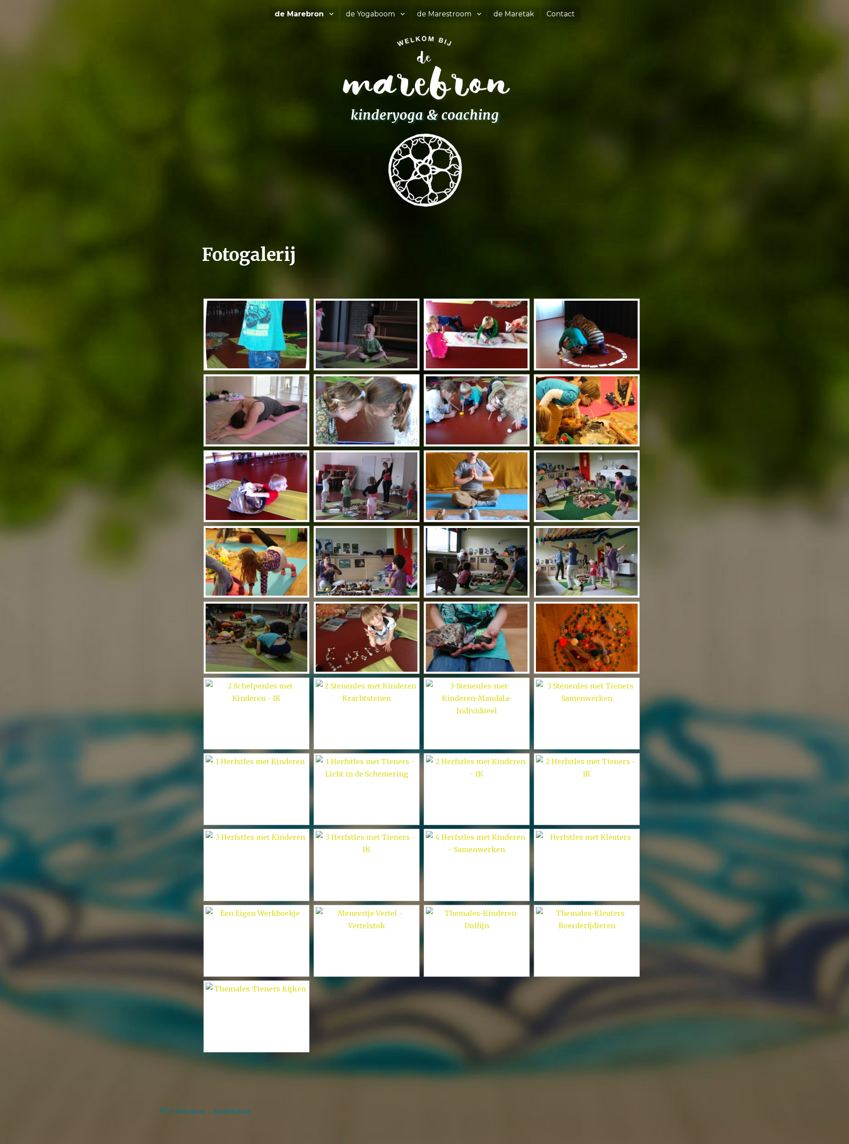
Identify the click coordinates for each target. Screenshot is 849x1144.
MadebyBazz (231, 1111)
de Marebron (299, 14)
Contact (561, 14)
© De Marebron (182, 1111)
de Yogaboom (370, 14)
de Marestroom (444, 14)
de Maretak (513, 14)
